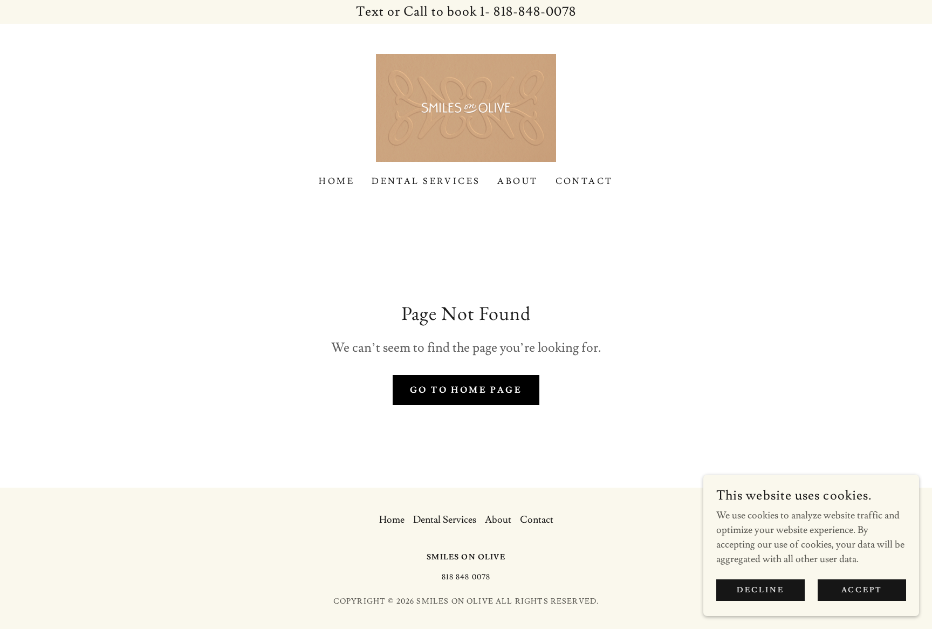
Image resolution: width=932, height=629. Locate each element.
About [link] (517, 181)
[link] (466, 105)
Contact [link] (584, 181)
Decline (760, 590)
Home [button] (392, 520)
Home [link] (336, 181)
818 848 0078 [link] (466, 577)
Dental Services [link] (426, 181)
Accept (862, 590)
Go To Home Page (466, 390)
